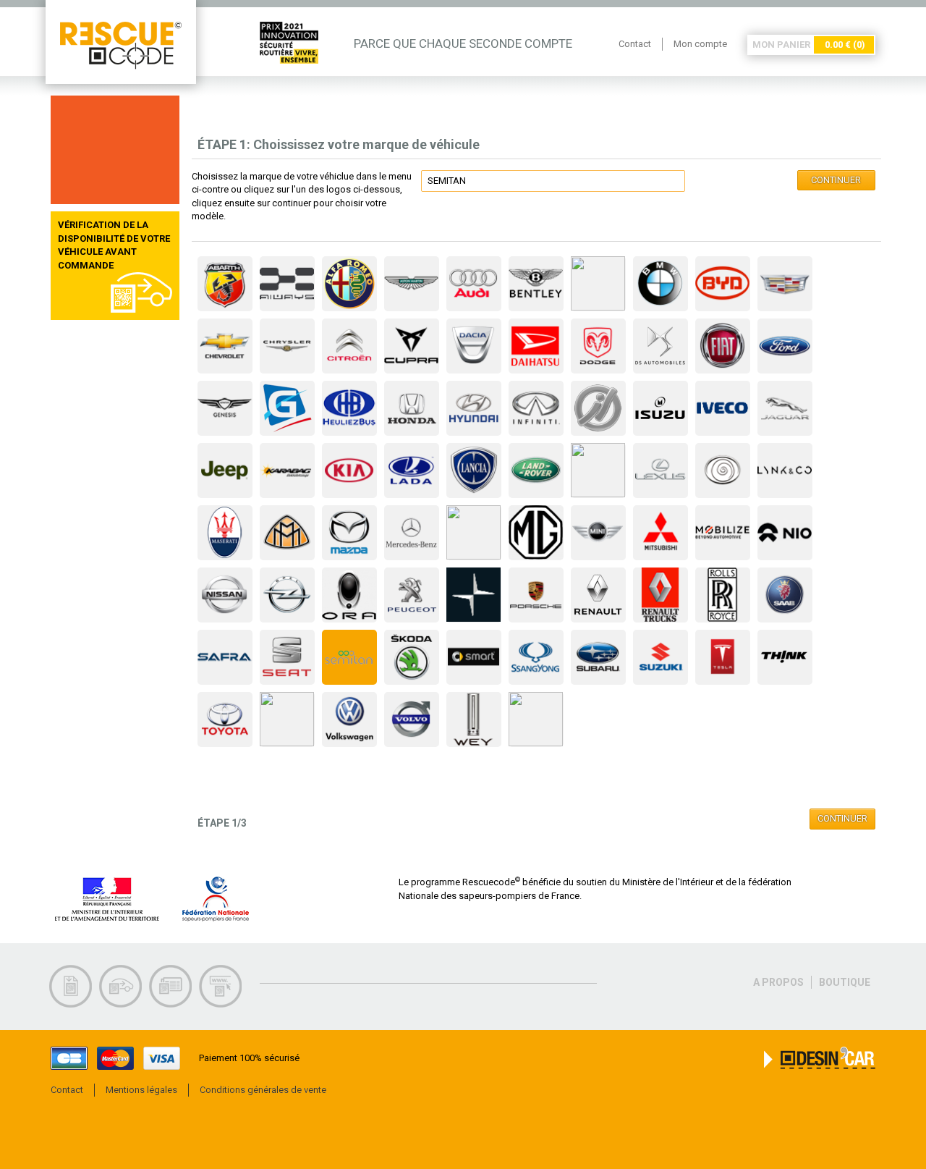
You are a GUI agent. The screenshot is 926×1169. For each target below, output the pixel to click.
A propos (778, 982)
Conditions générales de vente (263, 1089)
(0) (845, 44)
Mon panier (781, 44)
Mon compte (700, 43)
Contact (635, 43)
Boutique (844, 982)
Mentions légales (141, 1089)
